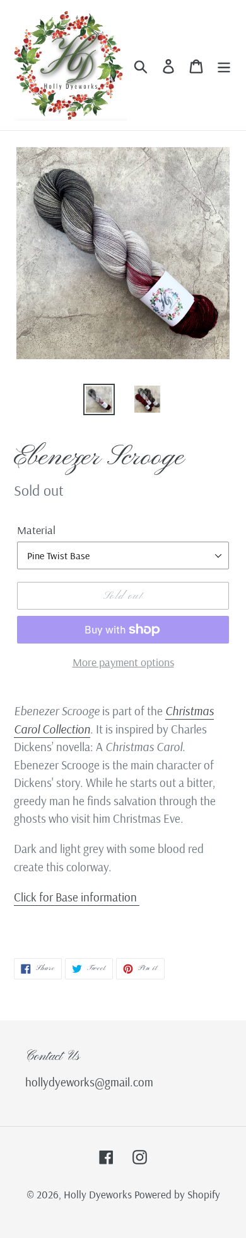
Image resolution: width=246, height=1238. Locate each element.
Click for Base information (76, 897)
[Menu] (224, 65)
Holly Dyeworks (99, 1194)
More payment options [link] (123, 662)
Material (36, 530)
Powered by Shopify (177, 1194)
